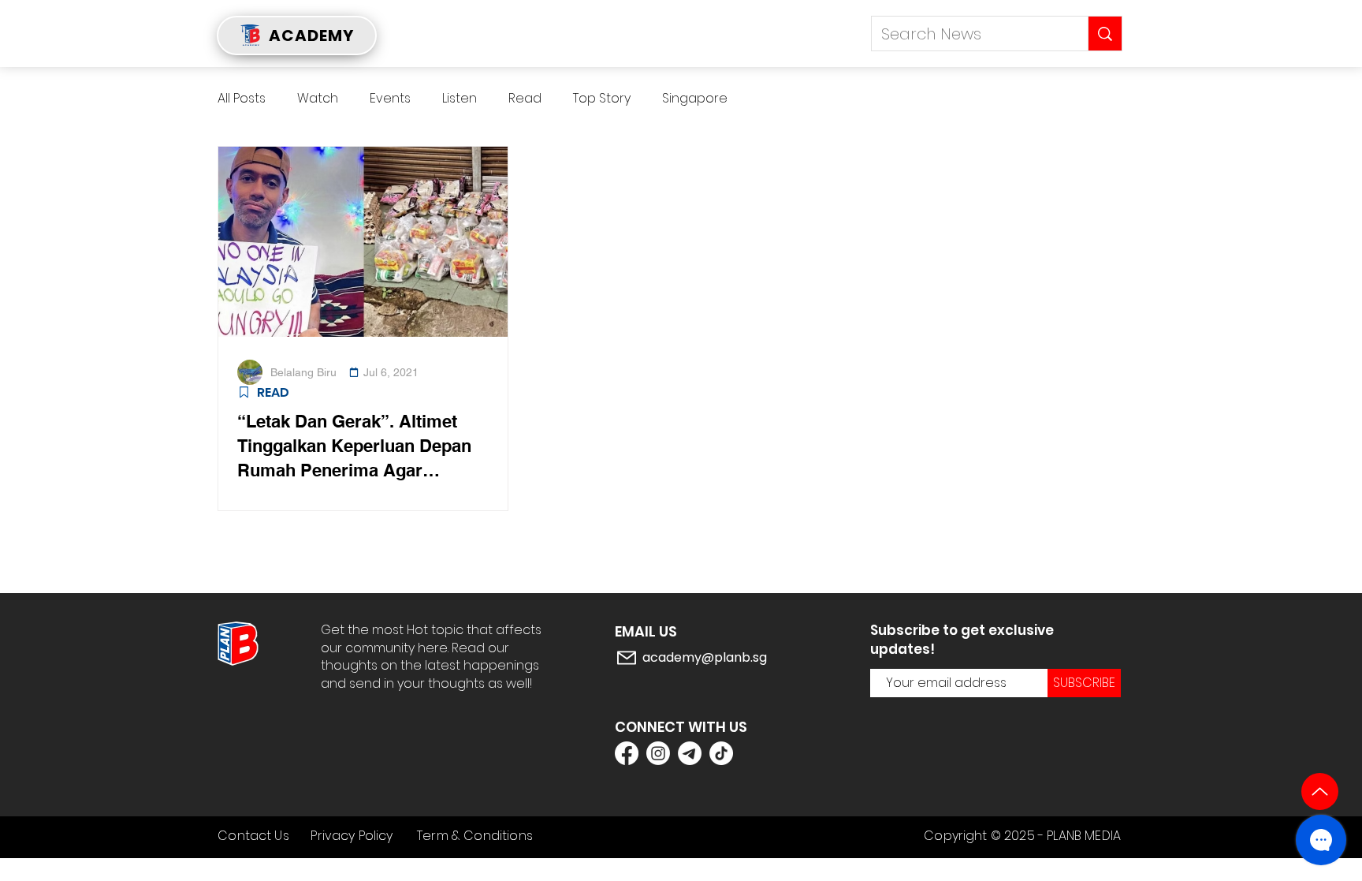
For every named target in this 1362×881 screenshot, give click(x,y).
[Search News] (1105, 33)
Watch (317, 98)
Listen (459, 98)
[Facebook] (626, 753)
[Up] (1319, 791)
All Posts (242, 98)
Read (524, 98)
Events (390, 98)
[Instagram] (658, 753)
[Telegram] (689, 753)
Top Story (602, 98)
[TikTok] (721, 753)
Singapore (695, 98)
